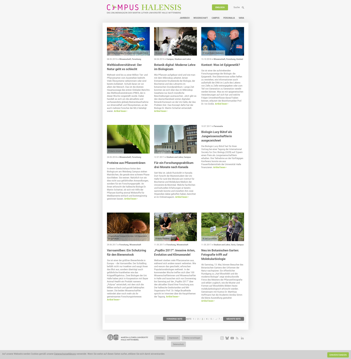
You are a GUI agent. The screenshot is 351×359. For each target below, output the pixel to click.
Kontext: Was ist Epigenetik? (220, 65)
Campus (187, 157)
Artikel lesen (120, 111)
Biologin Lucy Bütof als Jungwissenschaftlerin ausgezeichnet (216, 136)
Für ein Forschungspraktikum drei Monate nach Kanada (173, 165)
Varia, (234, 244)
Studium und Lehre (183, 59)
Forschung (136, 59)
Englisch (220, 7)
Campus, (170, 59)
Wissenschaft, (125, 59)
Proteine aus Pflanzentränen (126, 163)
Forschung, (231, 59)
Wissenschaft (135, 244)
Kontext (239, 59)
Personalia (218, 126)
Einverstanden (338, 354)
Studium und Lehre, (175, 157)
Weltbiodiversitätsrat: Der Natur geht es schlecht (124, 67)
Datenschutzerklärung (65, 353)
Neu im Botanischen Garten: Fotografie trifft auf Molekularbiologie (220, 254)
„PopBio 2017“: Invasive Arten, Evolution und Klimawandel (174, 252)
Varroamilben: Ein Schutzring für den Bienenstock (126, 252)
